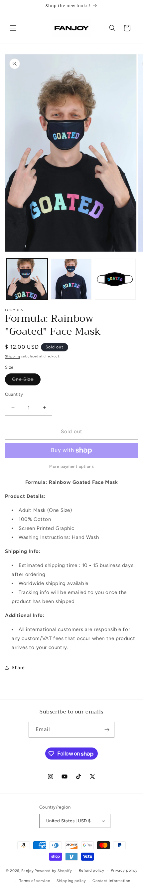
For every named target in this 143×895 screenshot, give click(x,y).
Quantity (14, 394)
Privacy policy (124, 870)
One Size (26, 380)
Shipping (12, 356)
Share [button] (18, 667)
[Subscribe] (106, 729)
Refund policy (91, 870)
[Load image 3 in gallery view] (115, 279)
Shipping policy (71, 881)
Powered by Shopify (53, 871)
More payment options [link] (71, 466)
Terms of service (34, 881)
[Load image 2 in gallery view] (71, 279)
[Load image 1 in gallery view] (27, 279)
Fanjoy (27, 871)
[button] (13, 28)
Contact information (111, 881)
